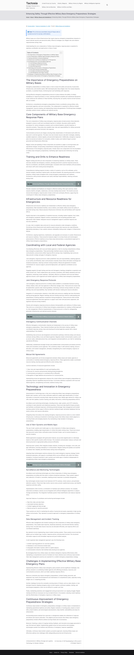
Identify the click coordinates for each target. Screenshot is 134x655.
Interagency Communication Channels (38, 64)
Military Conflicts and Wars (64, 7)
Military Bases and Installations (63, 26)
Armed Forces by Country (49, 3)
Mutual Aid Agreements (35, 66)
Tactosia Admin (31, 26)
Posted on (43, 26)
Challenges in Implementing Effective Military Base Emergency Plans (45, 74)
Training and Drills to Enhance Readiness (38, 58)
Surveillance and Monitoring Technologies (39, 71)
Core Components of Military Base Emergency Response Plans (43, 56)
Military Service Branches (49, 7)
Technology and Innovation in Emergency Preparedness (42, 67)
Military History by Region (76, 3)
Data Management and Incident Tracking (39, 72)
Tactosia (32, 3)
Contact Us (56, 652)
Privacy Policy (64, 652)
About (50, 652)
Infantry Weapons (62, 3)
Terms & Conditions (80, 652)
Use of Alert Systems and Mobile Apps (38, 69)
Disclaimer (71, 652)
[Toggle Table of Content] (60, 53)
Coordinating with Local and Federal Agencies (39, 61)
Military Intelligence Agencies (92, 3)
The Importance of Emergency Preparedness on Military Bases (43, 54)
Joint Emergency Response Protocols (38, 63)
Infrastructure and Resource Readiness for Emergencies (42, 59)
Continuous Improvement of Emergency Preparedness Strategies (44, 75)
